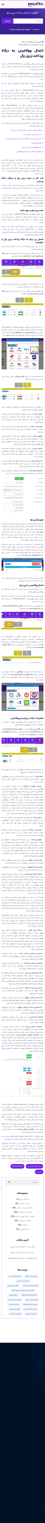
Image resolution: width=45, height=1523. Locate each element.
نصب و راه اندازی (24, 1204)
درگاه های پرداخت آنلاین (24, 1208)
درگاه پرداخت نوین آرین (14, 1300)
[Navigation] (3, 4)
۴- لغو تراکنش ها (37, 143)
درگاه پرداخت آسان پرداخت (30, 1286)
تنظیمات (24, 1225)
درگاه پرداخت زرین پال (10, 90)
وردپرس (39, 1172)
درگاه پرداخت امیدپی (15, 1314)
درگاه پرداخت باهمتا (31, 1276)
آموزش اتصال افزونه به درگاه (32, 42)
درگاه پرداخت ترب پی (15, 1276)
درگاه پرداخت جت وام (32, 1300)
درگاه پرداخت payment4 (30, 1304)
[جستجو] (9, 1182)
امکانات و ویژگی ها (24, 1221)
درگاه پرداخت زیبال (14, 1309)
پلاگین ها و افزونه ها (24, 1212)
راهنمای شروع (24, 1199)
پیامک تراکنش (13, 1295)
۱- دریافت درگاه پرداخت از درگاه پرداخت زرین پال (27, 130)
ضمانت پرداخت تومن (23, 1281)
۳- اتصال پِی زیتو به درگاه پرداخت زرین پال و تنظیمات (24, 139)
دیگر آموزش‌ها (24, 1229)
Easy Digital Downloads (29, 1295)
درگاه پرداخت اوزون (31, 1314)
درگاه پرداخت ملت (14, 1304)
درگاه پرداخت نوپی (13, 1286)
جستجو (7, 21)
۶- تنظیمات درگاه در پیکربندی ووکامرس (29, 151)
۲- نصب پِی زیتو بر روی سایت (33, 134)
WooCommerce (17, 1166)
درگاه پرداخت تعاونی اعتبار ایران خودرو (23, 1290)
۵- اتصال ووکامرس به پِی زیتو (33, 147)
